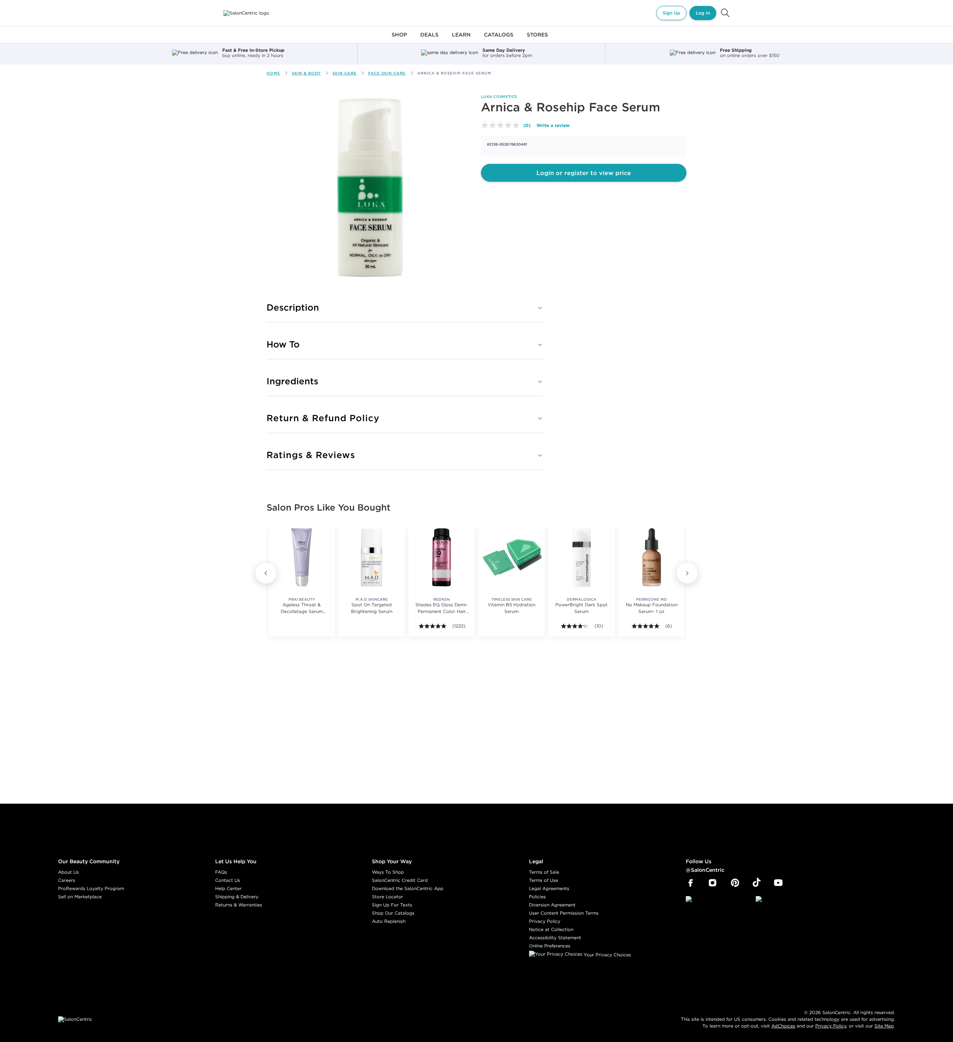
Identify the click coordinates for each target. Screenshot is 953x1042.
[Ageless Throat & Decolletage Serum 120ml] (301, 557)
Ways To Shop (388, 872)
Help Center (228, 888)
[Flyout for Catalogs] (498, 39)
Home (273, 73)
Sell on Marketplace (80, 896)
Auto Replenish (388, 921)
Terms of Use (543, 880)
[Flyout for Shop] (399, 39)
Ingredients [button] (292, 381)
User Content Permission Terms (564, 913)
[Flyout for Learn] (461, 39)
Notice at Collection (551, 929)
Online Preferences (549, 946)
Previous (265, 573)
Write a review (553, 125)
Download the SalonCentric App (407, 888)
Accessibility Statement (555, 937)
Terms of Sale (544, 872)
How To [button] (283, 344)
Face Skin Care (387, 73)
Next (687, 573)
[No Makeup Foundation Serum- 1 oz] (651, 557)
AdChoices (783, 1026)
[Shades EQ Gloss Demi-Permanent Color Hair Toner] (441, 557)
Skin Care (344, 73)
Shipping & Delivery (236, 896)
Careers (66, 880)
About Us (68, 872)
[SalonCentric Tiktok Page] (757, 883)
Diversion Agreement (552, 905)
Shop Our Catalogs (393, 913)
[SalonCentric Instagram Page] (712, 883)
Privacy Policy (544, 921)
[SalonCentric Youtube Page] (778, 883)
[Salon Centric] (246, 13)
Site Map (884, 1026)
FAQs (221, 872)
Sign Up (671, 13)
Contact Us (227, 880)
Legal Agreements (549, 888)
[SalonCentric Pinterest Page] (735, 883)
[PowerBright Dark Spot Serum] (581, 557)
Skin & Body (306, 73)
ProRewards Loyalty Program (91, 888)
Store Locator (387, 896)
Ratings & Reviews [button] (311, 454)
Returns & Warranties (238, 905)
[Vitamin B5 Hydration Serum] (511, 557)
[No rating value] (502, 125)
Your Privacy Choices (606, 954)
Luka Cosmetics (499, 96)
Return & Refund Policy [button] (323, 417)
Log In (703, 13)
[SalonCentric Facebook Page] (690, 883)
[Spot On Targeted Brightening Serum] (371, 557)
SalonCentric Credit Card (400, 880)
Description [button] (293, 307)
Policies (537, 896)
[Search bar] (725, 13)
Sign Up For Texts (392, 905)
